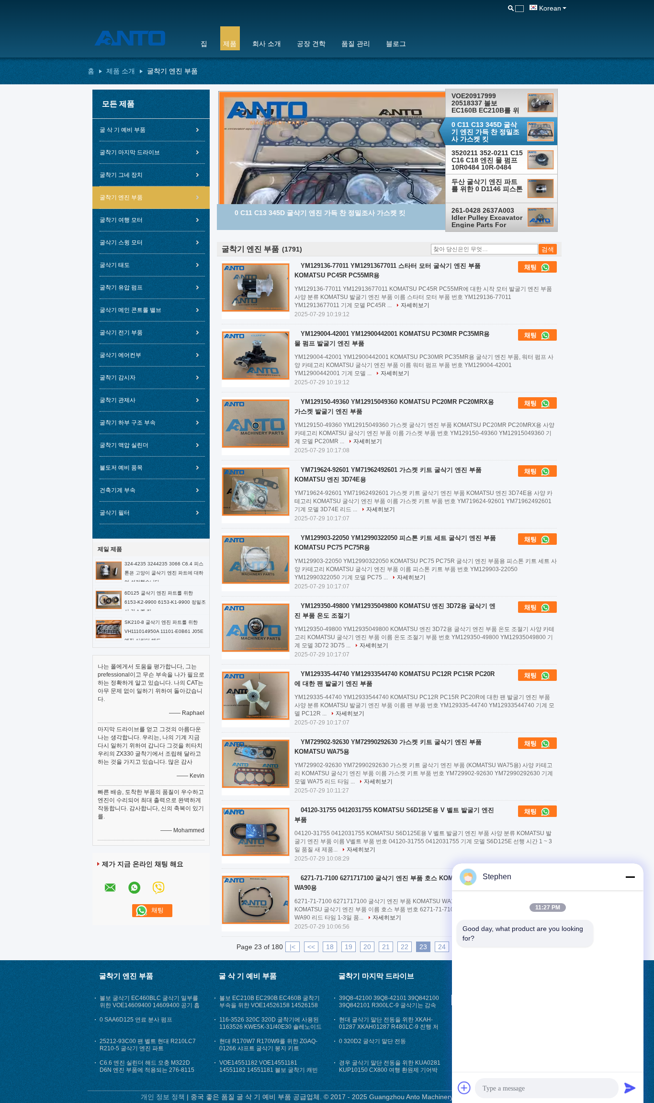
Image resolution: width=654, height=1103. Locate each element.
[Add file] (464, 1087)
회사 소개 (266, 43)
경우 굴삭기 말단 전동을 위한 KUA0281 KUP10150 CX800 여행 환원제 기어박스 (389, 1069)
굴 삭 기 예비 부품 (123, 129)
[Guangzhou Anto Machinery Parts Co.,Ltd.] (138, 38)
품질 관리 (355, 43)
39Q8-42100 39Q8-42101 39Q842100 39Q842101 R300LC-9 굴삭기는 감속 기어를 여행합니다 (389, 1005)
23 (423, 947)
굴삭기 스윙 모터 (121, 242)
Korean (550, 8)
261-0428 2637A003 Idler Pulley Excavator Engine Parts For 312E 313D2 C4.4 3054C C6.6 (486, 217)
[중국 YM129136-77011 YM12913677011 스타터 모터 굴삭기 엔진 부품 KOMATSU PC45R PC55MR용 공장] (256, 287)
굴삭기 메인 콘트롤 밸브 (130, 310)
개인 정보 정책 (163, 1097)
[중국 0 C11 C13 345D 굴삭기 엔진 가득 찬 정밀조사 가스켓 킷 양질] (353, 187)
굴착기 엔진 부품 (121, 197)
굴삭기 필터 (115, 512)
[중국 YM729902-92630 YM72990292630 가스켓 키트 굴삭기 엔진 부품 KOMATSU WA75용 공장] (256, 763)
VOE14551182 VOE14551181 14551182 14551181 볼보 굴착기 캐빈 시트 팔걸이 (268, 1069)
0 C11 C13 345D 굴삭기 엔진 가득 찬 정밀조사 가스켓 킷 (485, 131)
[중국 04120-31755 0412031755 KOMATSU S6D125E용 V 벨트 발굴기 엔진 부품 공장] (256, 831)
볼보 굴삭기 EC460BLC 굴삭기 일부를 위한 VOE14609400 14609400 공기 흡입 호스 (150, 1005)
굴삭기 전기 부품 (121, 332)
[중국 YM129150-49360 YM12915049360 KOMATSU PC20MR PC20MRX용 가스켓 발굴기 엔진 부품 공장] (256, 423)
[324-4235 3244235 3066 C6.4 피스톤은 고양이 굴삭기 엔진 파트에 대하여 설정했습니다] (109, 570)
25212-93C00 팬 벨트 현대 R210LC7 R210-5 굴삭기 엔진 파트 (148, 1045)
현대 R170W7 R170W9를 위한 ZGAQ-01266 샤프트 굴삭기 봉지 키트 (268, 1045)
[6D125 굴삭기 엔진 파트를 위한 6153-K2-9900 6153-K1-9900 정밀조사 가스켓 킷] (109, 599)
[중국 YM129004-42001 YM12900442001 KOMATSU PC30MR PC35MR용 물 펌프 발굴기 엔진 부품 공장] (256, 355)
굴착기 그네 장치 (121, 175)
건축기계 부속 (117, 490)
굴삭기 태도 (115, 265)
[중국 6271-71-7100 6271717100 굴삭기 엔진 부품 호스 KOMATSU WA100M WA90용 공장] (256, 899)
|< (292, 947)
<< (311, 947)
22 (404, 947)
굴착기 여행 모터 (121, 220)
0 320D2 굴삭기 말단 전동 (372, 1041)
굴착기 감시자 (117, 377)
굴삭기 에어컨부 (120, 355)
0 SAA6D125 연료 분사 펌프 (136, 1019)
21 (386, 947)
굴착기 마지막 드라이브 (130, 152)
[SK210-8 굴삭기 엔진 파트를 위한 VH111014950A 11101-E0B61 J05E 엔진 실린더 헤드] (109, 628)
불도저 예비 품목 (121, 467)
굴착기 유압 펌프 (121, 287)
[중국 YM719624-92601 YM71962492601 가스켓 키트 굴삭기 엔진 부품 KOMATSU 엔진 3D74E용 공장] (256, 491)
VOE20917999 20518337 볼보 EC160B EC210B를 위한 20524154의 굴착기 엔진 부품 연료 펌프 (485, 103)
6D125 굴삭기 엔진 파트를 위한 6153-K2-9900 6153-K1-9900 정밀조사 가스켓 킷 (165, 602)
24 (442, 947)
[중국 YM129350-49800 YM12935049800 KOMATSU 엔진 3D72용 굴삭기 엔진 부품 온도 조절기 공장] (256, 627)
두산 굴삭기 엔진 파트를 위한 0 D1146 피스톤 (487, 185)
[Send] (630, 1087)
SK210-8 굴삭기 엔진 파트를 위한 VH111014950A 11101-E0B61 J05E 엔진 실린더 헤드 (163, 631)
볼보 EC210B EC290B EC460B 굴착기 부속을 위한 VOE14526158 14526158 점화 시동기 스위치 (269, 1005)
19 (348, 947)
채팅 (531, 267)
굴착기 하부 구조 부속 (128, 422)
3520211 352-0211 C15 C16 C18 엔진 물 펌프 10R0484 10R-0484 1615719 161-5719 (487, 160)
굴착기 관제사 (117, 400)
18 (330, 947)
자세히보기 (415, 305)
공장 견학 (311, 43)
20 (367, 947)
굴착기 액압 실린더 (124, 445)
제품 (230, 43)
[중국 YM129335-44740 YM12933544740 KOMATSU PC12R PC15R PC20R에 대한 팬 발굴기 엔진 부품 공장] (256, 695)
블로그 (396, 43)
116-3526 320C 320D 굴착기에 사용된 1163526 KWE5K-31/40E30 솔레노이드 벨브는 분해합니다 (270, 1026)
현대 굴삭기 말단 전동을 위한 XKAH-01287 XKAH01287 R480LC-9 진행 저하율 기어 (389, 1026)
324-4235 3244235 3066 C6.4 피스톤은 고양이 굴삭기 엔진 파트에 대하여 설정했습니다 (163, 573)
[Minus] (630, 877)
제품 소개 (120, 71)
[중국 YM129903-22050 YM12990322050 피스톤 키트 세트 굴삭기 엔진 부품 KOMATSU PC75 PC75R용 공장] (256, 559)
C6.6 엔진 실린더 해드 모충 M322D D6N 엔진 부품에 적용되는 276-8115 (147, 1066)
